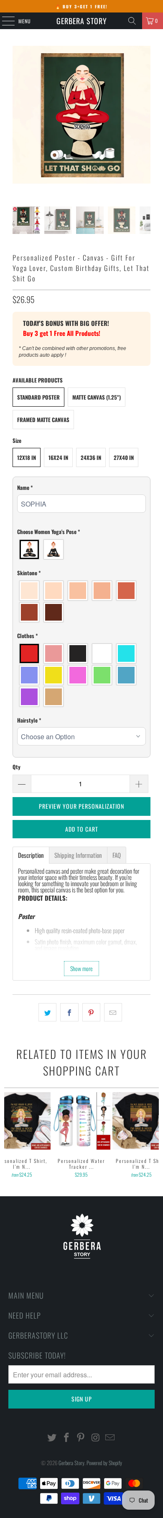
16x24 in (58, 457)
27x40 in (124, 457)
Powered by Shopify (104, 1462)
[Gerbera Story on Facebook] (66, 1437)
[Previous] (8, 1136)
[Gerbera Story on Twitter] (52, 1437)
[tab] (31, 855)
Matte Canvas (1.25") (96, 397)
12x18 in (26, 457)
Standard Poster (38, 397)
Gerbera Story (81, 20)
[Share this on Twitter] (47, 1012)
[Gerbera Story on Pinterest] (81, 1437)
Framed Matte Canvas (43, 419)
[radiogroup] (81, 549)
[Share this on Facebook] (69, 1012)
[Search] (132, 20)
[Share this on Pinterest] (91, 1012)
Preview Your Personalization (81, 806)
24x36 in (91, 457)
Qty (16, 767)
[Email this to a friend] (113, 1012)
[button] (81, 487)
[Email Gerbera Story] (110, 1437)
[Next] (156, 1136)
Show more (81, 968)
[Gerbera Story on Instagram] (95, 1437)
